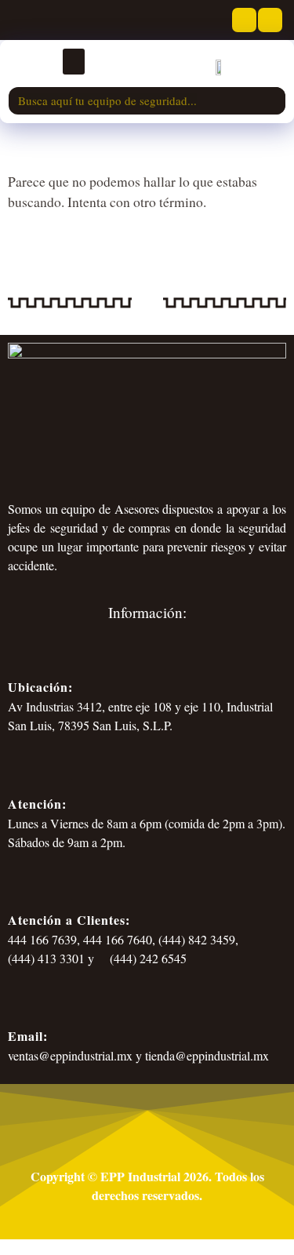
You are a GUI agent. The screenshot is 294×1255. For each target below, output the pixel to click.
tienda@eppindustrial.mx (207, 1055)
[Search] (271, 101)
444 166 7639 (42, 939)
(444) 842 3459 (196, 939)
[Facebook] (244, 20)
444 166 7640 (117, 939)
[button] (74, 62)
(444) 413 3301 (46, 958)
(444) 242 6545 (147, 958)
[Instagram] (270, 20)
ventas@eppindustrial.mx (70, 1055)
